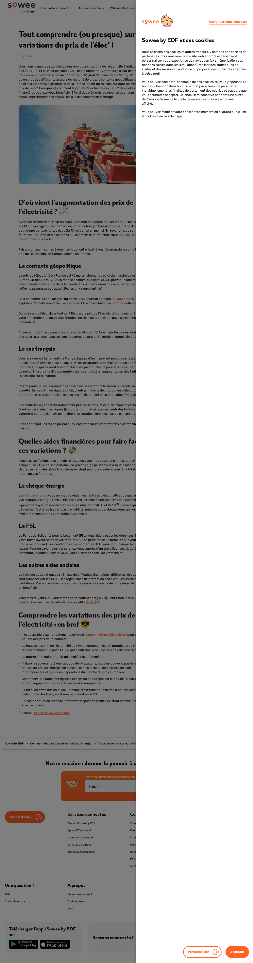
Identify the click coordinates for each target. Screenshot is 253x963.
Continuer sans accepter (228, 21)
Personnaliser (198, 952)
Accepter (237, 952)
